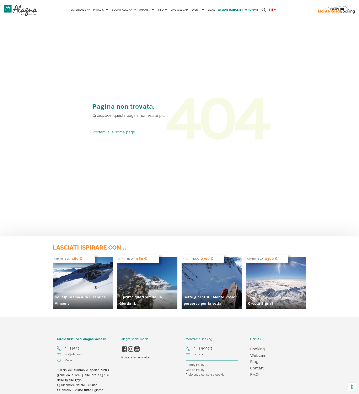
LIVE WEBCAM (179, 9)
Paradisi (99, 9)
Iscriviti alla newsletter (135, 357)
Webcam (258, 355)
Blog (211, 9)
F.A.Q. (254, 374)
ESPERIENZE (78, 9)
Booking (257, 349)
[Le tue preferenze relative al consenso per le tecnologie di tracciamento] (352, 387)
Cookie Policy (195, 370)
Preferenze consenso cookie (205, 374)
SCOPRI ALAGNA (122, 9)
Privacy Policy (195, 365)
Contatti (257, 368)
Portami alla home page (113, 132)
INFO (161, 9)
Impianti (144, 9)
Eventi (196, 9)
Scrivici (198, 354)
